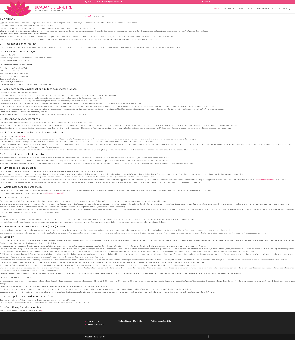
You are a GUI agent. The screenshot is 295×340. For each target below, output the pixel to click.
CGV (140, 321)
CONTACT (250, 8)
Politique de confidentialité (161, 321)
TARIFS (240, 8)
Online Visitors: (92, 321)
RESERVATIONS (263, 8)
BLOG (274, 8)
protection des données (265, 180)
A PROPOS (283, 8)
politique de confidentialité (54, 193)
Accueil (88, 16)
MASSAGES (228, 8)
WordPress (21, 136)
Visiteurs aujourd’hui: (95, 325)
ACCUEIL (217, 8)
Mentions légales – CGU (127, 321)
